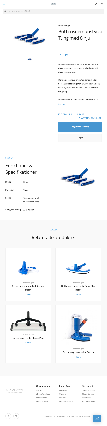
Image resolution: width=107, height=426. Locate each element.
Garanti (62, 394)
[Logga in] (96, 4)
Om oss (39, 390)
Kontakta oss (41, 398)
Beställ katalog (88, 401)
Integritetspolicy (66, 401)
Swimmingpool (88, 390)
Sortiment (86, 398)
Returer (62, 398)
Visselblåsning (42, 401)
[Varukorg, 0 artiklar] (101, 4)
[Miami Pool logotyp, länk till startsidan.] (53, 4)
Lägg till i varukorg (80, 127)
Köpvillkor (63, 390)
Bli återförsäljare (43, 394)
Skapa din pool (88, 394)
